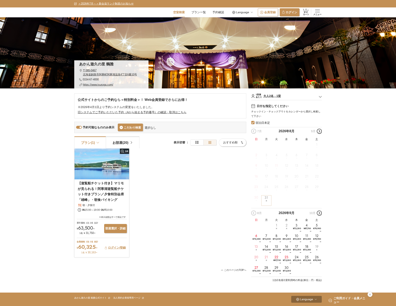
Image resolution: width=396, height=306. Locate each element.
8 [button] (317, 155)
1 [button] (316, 144)
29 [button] (317, 187)
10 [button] (266, 165)
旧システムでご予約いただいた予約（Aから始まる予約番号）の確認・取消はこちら (132, 112)
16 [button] (256, 176)
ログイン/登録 (117, 247)
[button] (111, 72)
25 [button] (276, 187)
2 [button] (256, 155)
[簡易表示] (210, 142)
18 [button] (276, 176)
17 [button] (266, 176)
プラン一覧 (198, 12)
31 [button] (266, 197)
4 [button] (276, 155)
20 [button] (296, 176)
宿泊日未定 (263, 122)
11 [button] (276, 165)
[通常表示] (196, 142)
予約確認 (218, 12)
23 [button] (256, 187)
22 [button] (317, 176)
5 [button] (287, 155)
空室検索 (179, 12)
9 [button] (256, 165)
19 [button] (286, 176)
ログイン (291, 12)
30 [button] (256, 197)
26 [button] (286, 187)
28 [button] (307, 187)
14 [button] (306, 165)
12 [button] (286, 165)
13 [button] (296, 165)
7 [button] (307, 155)
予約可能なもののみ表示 (98, 127)
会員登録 (270, 12)
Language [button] (242, 12)
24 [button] (266, 187)
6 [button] (296, 155)
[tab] (122, 142)
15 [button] (316, 165)
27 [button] (296, 187)
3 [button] (266, 155)
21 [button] (306, 176)
